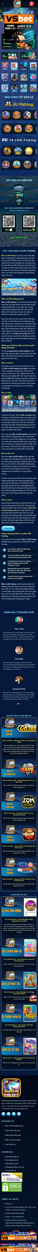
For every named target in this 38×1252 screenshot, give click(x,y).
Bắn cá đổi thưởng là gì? (14, 1126)
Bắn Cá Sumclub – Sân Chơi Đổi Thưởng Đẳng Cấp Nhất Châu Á (19, 846)
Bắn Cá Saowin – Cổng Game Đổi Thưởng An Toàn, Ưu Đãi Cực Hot (19, 879)
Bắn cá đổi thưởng (8, 255)
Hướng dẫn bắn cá (12, 1157)
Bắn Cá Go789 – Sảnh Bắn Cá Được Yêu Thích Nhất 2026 (19, 741)
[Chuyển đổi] (34, 549)
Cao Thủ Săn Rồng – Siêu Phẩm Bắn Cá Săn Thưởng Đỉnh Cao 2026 (19, 920)
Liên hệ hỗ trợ (10, 1144)
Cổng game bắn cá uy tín (14, 1167)
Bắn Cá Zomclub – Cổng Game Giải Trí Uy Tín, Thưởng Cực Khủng (19, 814)
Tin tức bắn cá (10, 1170)
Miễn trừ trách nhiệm (13, 1140)
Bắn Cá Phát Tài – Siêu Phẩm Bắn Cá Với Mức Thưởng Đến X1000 (19, 992)
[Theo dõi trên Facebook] (3, 1114)
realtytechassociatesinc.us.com (13, 1101)
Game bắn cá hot (11, 1164)
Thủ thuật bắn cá (11, 1160)
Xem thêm (8, 528)
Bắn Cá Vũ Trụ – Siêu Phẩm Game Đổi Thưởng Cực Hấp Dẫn (19, 1058)
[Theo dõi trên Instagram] (9, 1114)
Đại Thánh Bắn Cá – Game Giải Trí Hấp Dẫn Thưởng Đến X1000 (19, 1025)
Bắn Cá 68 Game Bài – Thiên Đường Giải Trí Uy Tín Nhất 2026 (19, 781)
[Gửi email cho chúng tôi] (19, 1114)
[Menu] (2, 3)
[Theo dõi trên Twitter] (14, 1114)
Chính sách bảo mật (12, 1130)
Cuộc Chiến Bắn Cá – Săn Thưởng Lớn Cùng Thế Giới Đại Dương (19, 960)
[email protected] (17, 1213)
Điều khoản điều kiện (13, 1135)
